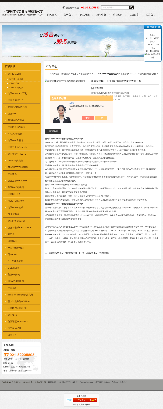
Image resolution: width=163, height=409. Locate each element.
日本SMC (12, 241)
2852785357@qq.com (20, 367)
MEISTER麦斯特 (16, 200)
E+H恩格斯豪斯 (15, 261)
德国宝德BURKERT (17, 180)
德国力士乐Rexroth (17, 147)
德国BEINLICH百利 (17, 93)
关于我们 (68, 14)
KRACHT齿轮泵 (16, 88)
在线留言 (134, 14)
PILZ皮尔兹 (13, 214)
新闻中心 (101, 14)
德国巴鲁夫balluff (16, 221)
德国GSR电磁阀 (16, 281)
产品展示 (85, 14)
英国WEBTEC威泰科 (18, 167)
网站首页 (52, 14)
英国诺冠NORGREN (18, 321)
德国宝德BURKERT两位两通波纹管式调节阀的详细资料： (53, 132)
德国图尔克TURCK (17, 308)
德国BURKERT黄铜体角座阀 (64, 253)
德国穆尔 (12, 314)
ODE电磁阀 (13, 268)
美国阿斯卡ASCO (16, 127)
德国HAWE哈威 (15, 207)
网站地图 (52, 382)
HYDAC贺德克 (15, 133)
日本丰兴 (12, 335)
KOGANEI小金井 (16, 247)
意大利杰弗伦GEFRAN (19, 301)
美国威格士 (13, 288)
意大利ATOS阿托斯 (17, 107)
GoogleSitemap (86, 382)
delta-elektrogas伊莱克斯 (20, 294)
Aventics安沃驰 (15, 160)
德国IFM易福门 (15, 140)
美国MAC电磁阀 (16, 187)
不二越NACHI (14, 328)
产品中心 (74, 74)
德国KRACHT (14, 74)
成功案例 (117, 14)
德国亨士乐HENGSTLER (20, 227)
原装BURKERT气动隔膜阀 (97, 253)
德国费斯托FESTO (17, 154)
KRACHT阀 (14, 83)
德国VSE (12, 113)
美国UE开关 (14, 274)
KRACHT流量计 (16, 79)
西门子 (11, 234)
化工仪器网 (81, 396)
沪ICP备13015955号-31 (68, 382)
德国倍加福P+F (15, 100)
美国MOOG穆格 (16, 120)
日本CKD (12, 254)
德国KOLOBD (14, 194)
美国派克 (12, 174)
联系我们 (150, 14)
